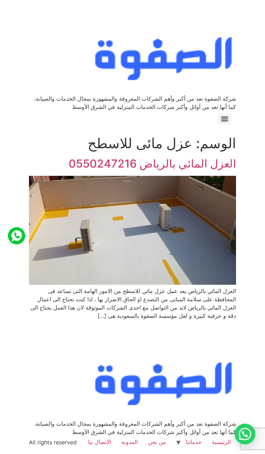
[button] (245, 434)
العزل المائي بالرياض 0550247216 (152, 163)
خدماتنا (194, 441)
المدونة (129, 441)
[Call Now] (16, 235)
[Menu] (224, 119)
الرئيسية (221, 441)
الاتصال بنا (99, 441)
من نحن (157, 441)
